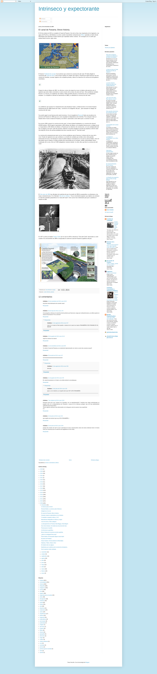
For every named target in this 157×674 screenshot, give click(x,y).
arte (41, 606)
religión (42, 624)
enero (43, 573)
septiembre (44, 556)
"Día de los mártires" (64, 196)
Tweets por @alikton (110, 47)
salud (41, 602)
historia (48, 291)
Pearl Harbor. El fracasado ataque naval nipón (52, 536)
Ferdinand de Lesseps (50, 74)
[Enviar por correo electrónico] (62, 290)
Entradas (43, 18)
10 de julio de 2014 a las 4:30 (55, 416)
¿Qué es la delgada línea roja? (49, 534)
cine (41, 591)
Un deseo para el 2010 (47, 506)
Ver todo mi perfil (109, 212)
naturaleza (42, 610)
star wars (42, 626)
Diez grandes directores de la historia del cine (112, 112)
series (41, 611)
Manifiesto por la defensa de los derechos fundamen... (54, 547)
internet (42, 632)
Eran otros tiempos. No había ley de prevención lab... (54, 526)
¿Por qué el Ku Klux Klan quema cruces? (111, 98)
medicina (42, 600)
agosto (43, 558)
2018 (41, 484)
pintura (41, 615)
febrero (43, 571)
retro (41, 650)
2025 (41, 471)
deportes (42, 608)
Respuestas (47, 320)
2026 (41, 469)
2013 (41, 494)
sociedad (42, 645)
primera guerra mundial (46, 648)
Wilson (83, 35)
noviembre (44, 552)
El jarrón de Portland (46, 538)
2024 (41, 473)
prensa (41, 647)
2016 (41, 488)
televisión (42, 636)
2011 (41, 499)
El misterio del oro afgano (47, 545)
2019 (41, 482)
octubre (43, 554)
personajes (42, 621)
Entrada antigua (95, 460)
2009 (41, 503)
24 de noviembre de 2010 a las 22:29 (57, 301)
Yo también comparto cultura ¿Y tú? (50, 517)
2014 (41, 492)
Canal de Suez (50, 75)
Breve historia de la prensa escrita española (52, 532)
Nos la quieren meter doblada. (48, 549)
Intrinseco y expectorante (69, 9)
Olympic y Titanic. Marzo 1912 (48, 543)
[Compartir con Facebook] (67, 290)
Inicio (70, 460)
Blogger (87, 662)
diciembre (44, 505)
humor (41, 604)
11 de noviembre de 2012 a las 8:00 (57, 346)
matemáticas (43, 619)
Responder (45, 305)
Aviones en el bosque (111, 272)
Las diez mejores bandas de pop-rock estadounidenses (111, 84)
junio (42, 562)
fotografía (42, 586)
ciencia (41, 589)
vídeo (41, 597)
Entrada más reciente (44, 460)
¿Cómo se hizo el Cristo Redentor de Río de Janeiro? (112, 71)
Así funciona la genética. (47, 530)
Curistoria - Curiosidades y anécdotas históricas (112, 289)
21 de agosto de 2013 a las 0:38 (60, 366)
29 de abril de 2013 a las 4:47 (55, 355)
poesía (41, 652)
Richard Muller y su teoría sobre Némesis (51, 509)
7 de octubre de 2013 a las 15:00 (56, 400)
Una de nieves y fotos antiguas (48, 521)
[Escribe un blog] (63, 290)
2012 (41, 496)
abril (42, 566)
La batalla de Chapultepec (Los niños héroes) (112, 138)
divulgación (43, 599)
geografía (42, 634)
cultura (41, 639)
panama (52, 291)
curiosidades (43, 582)
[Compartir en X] (65, 290)
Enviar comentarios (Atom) (52, 462)
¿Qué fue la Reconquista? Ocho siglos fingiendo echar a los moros (112, 246)
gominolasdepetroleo (112, 332)
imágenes (42, 587)
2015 (41, 490)
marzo (43, 569)
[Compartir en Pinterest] (69, 290)
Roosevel (80, 115)
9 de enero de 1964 (45, 194)
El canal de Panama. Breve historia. (50, 513)
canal (45, 291)
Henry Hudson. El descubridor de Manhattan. (52, 540)
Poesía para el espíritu (46, 528)
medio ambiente (44, 641)
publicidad (42, 623)
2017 (41, 486)
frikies (41, 630)
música (41, 584)
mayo (42, 564)
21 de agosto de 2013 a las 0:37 (60, 323)
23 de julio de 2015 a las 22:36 (55, 425)
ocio (41, 643)
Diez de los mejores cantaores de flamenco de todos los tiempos (111, 56)
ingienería (42, 617)
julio (42, 560)
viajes (41, 637)
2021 (41, 477)
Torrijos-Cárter (57, 236)
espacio (42, 628)
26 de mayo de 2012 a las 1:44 (55, 310)
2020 (41, 479)
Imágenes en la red (46, 511)
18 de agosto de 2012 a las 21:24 (56, 336)
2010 (41, 501)
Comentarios (44, 21)
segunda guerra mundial (46, 595)
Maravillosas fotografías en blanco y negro (51, 519)
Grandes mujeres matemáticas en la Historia (52, 515)
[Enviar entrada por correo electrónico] (59, 289)
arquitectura (43, 613)
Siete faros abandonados (109, 151)
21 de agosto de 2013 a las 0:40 (56, 378)
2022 (41, 475)
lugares (42, 593)
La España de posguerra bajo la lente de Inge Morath (112, 179)
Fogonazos (109, 271)
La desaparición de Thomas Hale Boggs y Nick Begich (54, 523)
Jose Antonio (110, 210)
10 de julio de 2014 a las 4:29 (59, 388)
